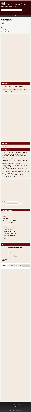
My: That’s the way (7, 229)
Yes (10, 250)
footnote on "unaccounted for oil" (11, 220)
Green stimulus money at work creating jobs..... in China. (15, 168)
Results (3, 260)
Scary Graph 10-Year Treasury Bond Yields (12, 152)
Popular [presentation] (4, 265)
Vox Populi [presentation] (18, 265)
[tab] (4, 265)
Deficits (4, 239)
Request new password (7, 207)
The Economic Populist (17, 4)
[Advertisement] (8, 57)
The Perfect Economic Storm (9, 154)
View (3, 23)
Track (7, 23)
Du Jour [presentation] (11, 265)
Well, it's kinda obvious (8, 224)
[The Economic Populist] (3, 5)
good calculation (7, 213)
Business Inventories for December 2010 (11, 160)
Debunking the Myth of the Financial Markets (12, 155)
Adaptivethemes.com (21, 410)
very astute (5, 218)
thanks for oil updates (8, 222)
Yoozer (4, 226)
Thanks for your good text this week (11, 227)
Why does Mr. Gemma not (9, 231)
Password (4, 204)
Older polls (4, 259)
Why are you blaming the (9, 235)
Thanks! (4, 216)
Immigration (6, 237)
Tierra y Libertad (5, 159)
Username (4, 201)
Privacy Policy (15, 406)
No (10, 252)
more (28, 240)
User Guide (5, 146)
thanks (4, 214)
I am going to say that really (9, 233)
